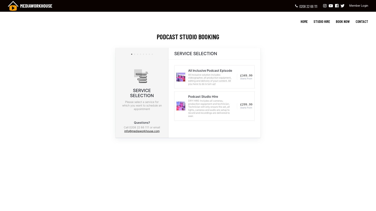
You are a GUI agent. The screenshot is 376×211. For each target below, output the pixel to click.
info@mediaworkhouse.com (142, 131)
